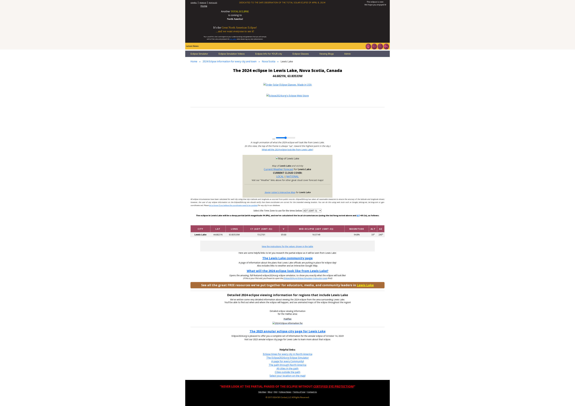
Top (568, 399)
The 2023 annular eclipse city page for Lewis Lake (288, 331)
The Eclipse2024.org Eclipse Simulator (287, 357)
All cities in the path (287, 368)
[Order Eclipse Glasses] (374, 46)
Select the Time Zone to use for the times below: (278, 210)
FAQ (275, 392)
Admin (347, 53)
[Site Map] (380, 46)
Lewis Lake (365, 285)
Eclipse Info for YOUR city (268, 53)
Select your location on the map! (287, 375)
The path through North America (287, 365)
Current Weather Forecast (278, 169)
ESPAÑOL (194, 3)
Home (204, 6)
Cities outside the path (287, 372)
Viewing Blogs (326, 53)
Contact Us (312, 392)
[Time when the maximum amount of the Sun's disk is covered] (316, 222)
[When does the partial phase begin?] (261, 222)
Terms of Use (299, 392)
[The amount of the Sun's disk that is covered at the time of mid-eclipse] (357, 222)
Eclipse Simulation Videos (231, 53)
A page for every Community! (287, 361)
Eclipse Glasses (300, 53)
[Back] (386, 46)
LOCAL (280, 176)
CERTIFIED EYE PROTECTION (333, 386)
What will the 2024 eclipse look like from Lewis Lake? (287, 149)
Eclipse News (285, 392)
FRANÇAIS (202, 3)
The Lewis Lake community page (287, 258)
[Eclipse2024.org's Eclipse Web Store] (287, 95)
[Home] (368, 46)
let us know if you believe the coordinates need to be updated (233, 205)
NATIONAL (292, 176)
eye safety (233, 39)
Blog (270, 392)
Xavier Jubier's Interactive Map (280, 192)
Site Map (262, 392)
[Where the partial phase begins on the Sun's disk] (284, 222)
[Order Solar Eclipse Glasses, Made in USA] (287, 84)
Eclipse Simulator (199, 53)
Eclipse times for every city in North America (287, 354)
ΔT (358, 215)
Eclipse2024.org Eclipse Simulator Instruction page (305, 278)
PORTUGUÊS (213, 3)
